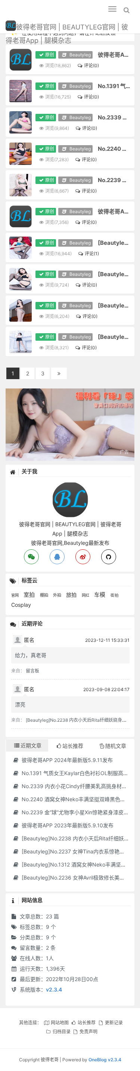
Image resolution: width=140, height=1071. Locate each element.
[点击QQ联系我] (57, 556)
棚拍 (44, 595)
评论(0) (91, 65)
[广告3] (70, 424)
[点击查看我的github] (108, 556)
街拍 (115, 595)
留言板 (32, 671)
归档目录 (61, 1031)
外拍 (57, 595)
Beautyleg (79, 54)
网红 (86, 595)
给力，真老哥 (30, 655)
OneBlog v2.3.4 (104, 1059)
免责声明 (88, 1031)
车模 (100, 594)
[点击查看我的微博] (82, 556)
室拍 (30, 594)
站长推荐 (87, 1022)
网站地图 (59, 1022)
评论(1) (92, 253)
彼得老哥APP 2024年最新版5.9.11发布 (66, 760)
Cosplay (21, 605)
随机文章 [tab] (115, 746)
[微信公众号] (70, 485)
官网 (15, 595)
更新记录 (113, 1022)
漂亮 (20, 704)
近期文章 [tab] (31, 745)
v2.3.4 (54, 989)
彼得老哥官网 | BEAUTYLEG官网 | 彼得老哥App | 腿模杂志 (67, 28)
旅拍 (72, 594)
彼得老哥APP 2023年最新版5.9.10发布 (66, 825)
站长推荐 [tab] (72, 746)
